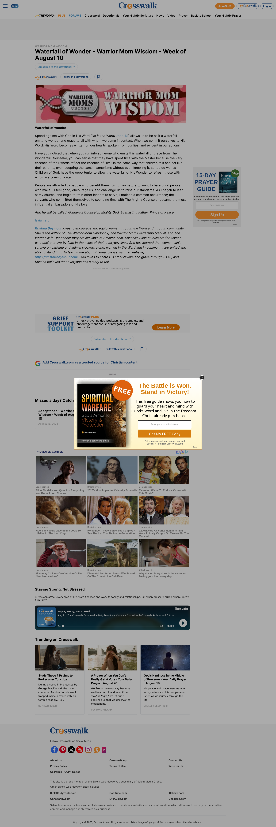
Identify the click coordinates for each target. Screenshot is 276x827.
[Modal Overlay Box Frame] (138, 413)
